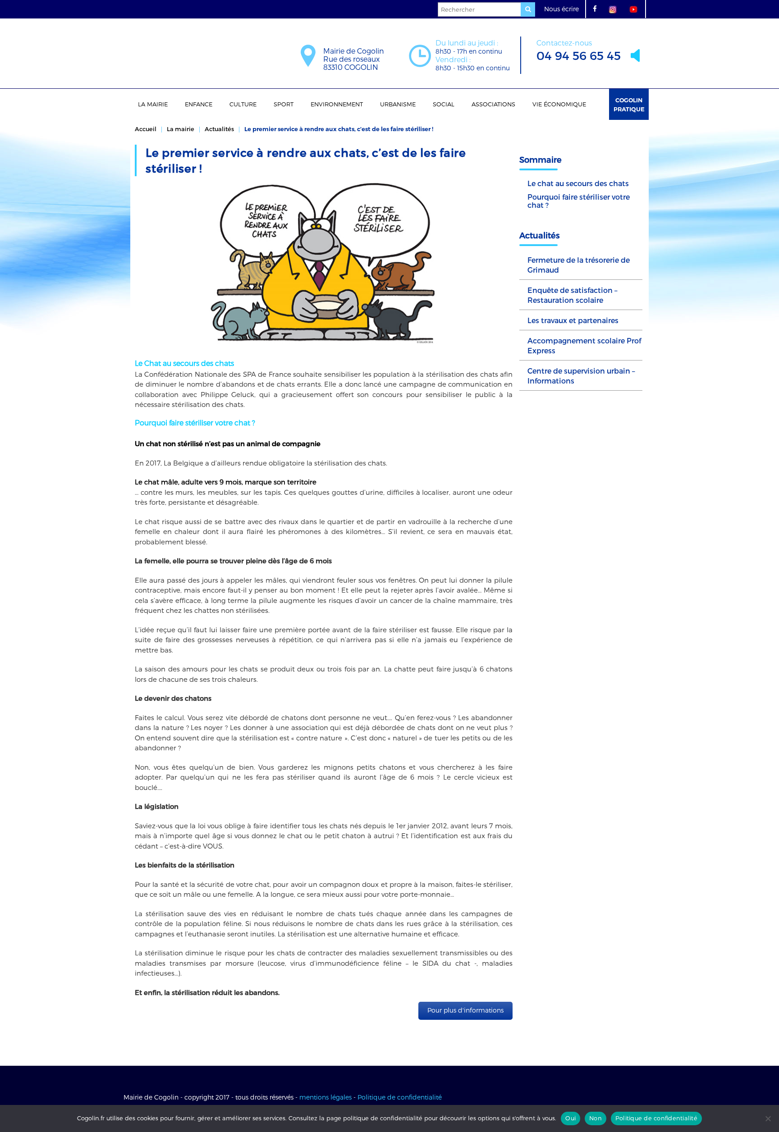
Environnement (337, 104)
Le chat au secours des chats (578, 183)
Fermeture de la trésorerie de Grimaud (578, 265)
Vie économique (559, 104)
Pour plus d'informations (465, 1010)
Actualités (219, 128)
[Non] (767, 1118)
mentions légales (325, 1097)
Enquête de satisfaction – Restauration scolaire (572, 295)
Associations (493, 104)
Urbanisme (398, 104)
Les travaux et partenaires (573, 320)
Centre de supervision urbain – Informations (581, 375)
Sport (283, 104)
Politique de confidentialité (399, 1097)
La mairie (180, 128)
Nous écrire (561, 9)
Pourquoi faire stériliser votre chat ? (578, 201)
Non (595, 1118)
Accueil (145, 128)
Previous (121, 264)
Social (443, 104)
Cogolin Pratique (629, 104)
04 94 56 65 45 (578, 50)
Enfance (198, 104)
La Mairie (153, 104)
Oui (570, 1118)
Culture (243, 104)
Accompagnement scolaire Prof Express (584, 345)
